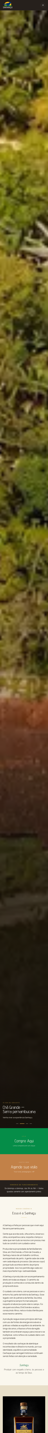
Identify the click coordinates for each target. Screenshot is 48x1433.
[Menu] (43, 5)
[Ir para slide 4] (31, 1123)
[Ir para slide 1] (17, 1123)
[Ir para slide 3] (27, 1123)
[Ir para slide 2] (22, 1123)
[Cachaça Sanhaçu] (8, 5)
